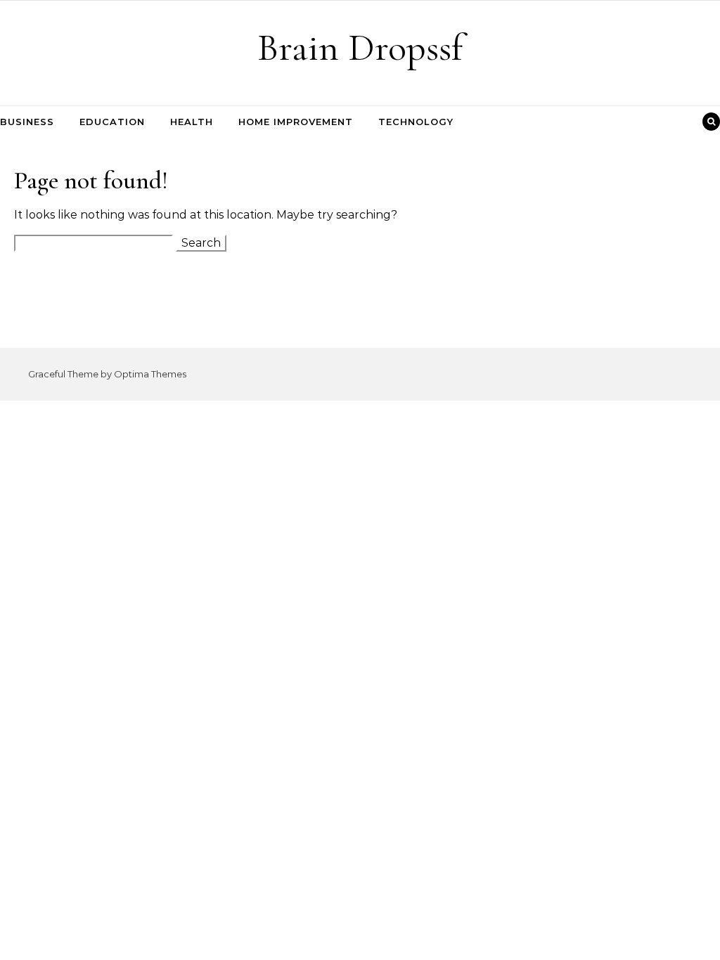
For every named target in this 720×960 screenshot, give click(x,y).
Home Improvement (295, 121)
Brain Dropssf (360, 47)
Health (191, 121)
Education (112, 121)
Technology (416, 121)
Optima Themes (150, 374)
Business (27, 121)
